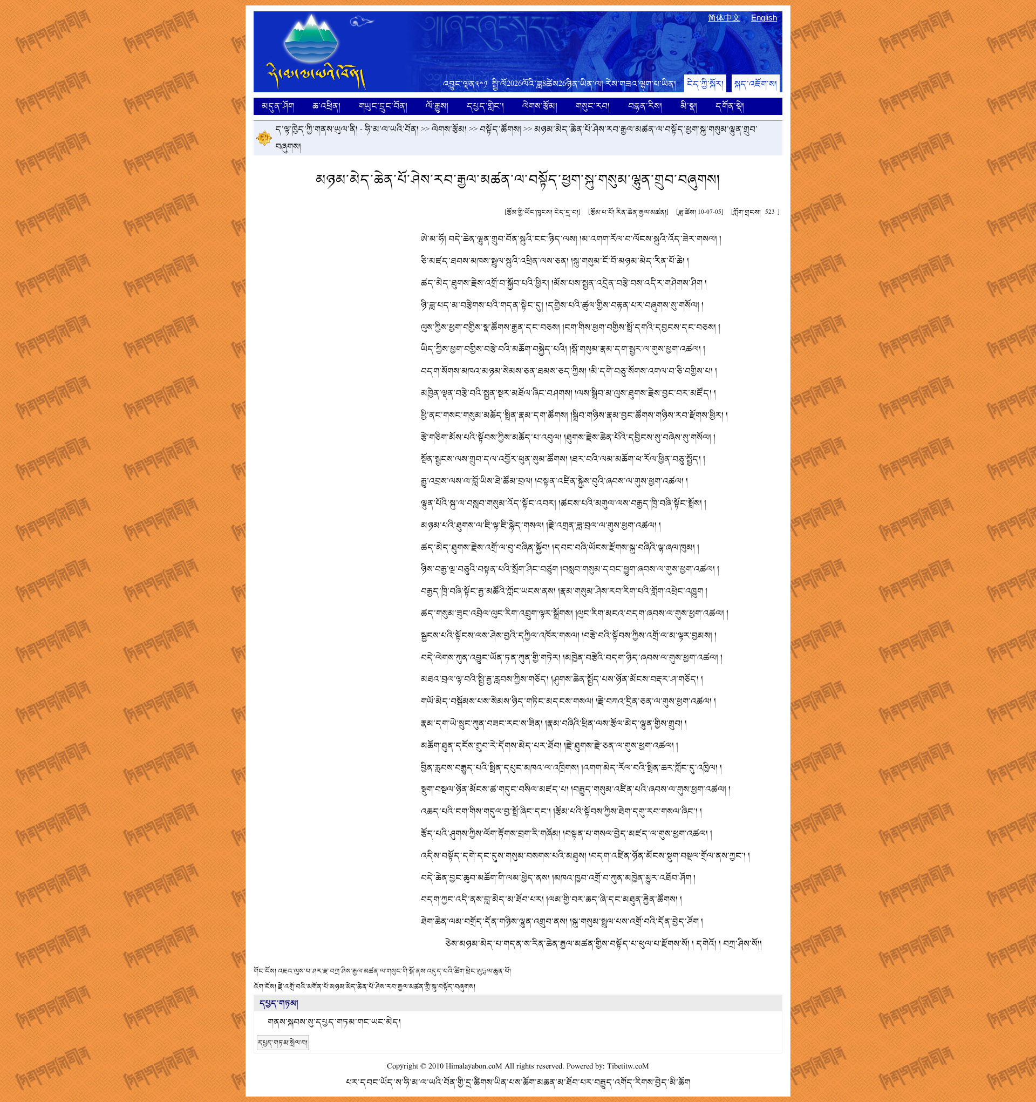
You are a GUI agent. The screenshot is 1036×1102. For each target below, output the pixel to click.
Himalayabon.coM (474, 1066)
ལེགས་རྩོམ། (539, 106)
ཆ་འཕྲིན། (326, 106)
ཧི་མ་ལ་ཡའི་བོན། (392, 129)
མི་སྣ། (688, 106)
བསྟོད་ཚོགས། (500, 129)
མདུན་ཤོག (278, 106)
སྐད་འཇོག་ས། (755, 84)
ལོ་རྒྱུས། (437, 106)
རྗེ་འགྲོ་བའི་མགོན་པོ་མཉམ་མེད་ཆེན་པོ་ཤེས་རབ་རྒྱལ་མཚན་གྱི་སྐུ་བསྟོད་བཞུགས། (376, 986)
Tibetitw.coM (628, 1066)
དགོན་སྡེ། (729, 106)
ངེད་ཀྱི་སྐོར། (705, 84)
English (764, 17)
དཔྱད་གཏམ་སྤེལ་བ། (283, 1042)
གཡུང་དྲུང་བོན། (383, 106)
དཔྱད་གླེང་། (485, 106)
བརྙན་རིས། (645, 106)
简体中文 (724, 17)
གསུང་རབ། (593, 106)
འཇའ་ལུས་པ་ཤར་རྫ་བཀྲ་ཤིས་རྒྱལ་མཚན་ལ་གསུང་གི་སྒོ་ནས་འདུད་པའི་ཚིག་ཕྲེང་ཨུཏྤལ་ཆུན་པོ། (394, 970)
